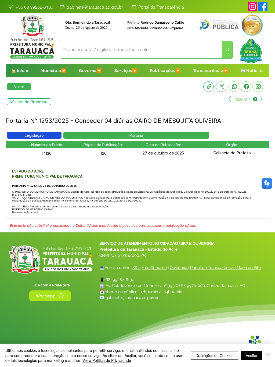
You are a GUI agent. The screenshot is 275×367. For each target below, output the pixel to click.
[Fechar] (268, 355)
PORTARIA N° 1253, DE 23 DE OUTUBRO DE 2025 (44, 185)
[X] (221, 86)
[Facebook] (246, 86)
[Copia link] (208, 86)
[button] (53, 70)
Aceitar (252, 355)
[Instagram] (252, 6)
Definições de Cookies (214, 355)
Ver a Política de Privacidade (106, 360)
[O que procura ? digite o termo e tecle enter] (227, 49)
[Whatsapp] (234, 86)
